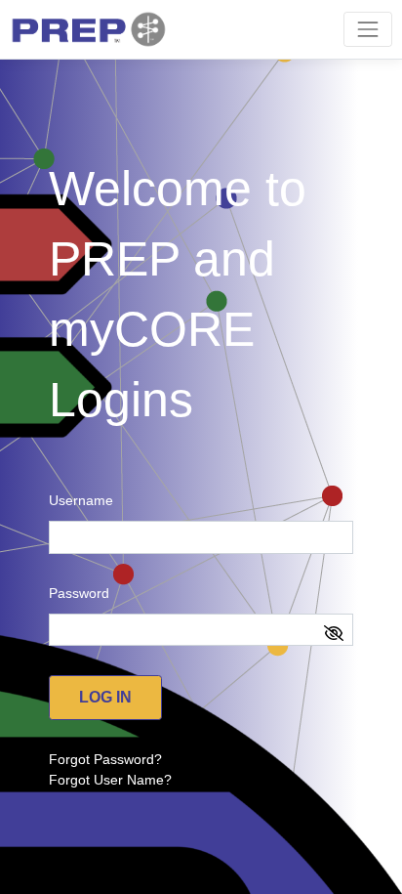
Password (79, 593)
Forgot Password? (105, 759)
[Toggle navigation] (367, 29)
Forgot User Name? (110, 780)
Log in (105, 697)
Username (81, 500)
